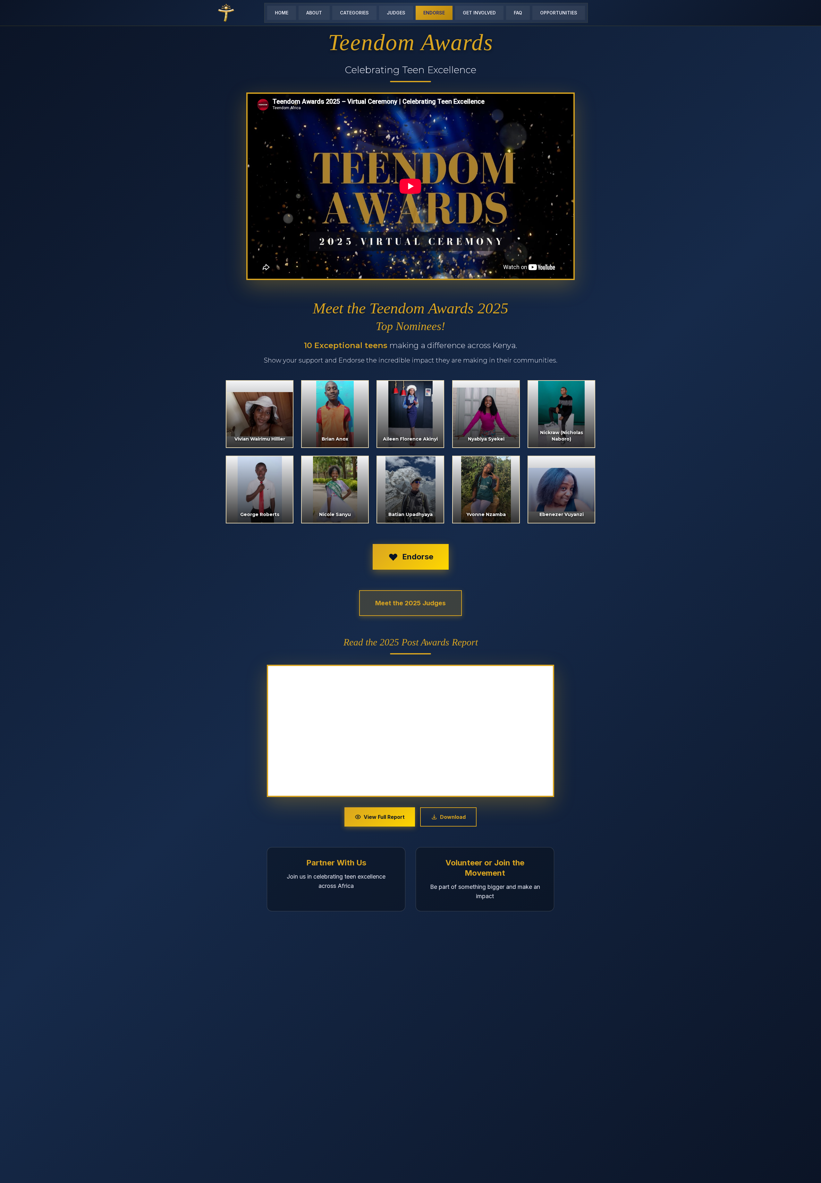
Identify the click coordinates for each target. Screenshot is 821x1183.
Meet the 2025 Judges (410, 603)
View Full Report (384, 817)
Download (453, 817)
